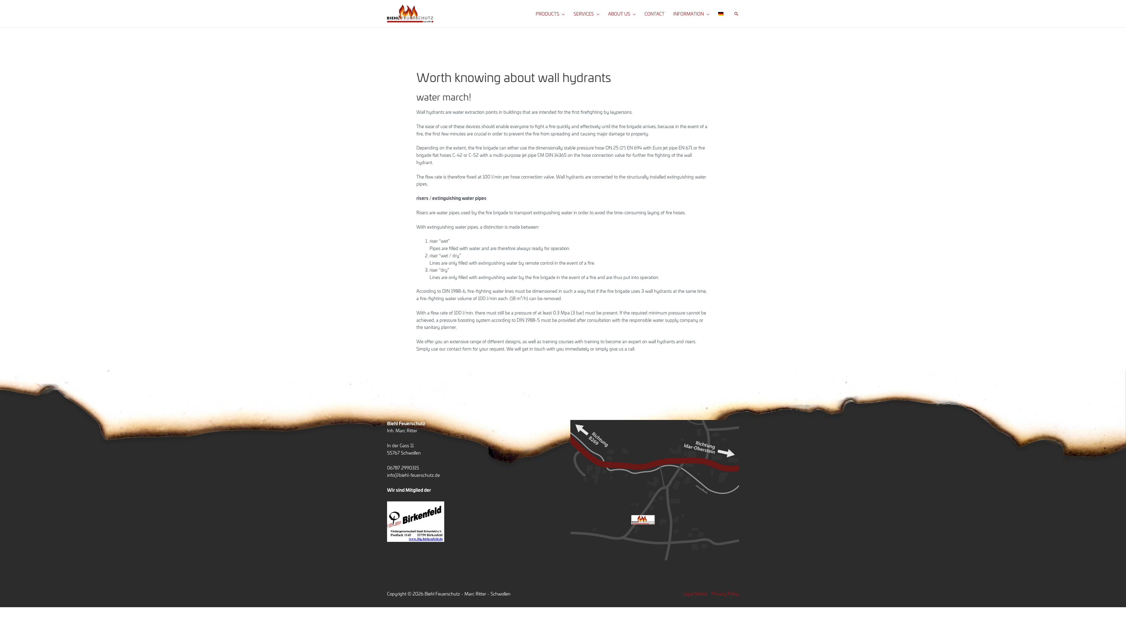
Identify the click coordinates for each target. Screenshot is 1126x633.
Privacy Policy (725, 593)
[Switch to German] (721, 14)
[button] (562, 14)
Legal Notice (695, 593)
